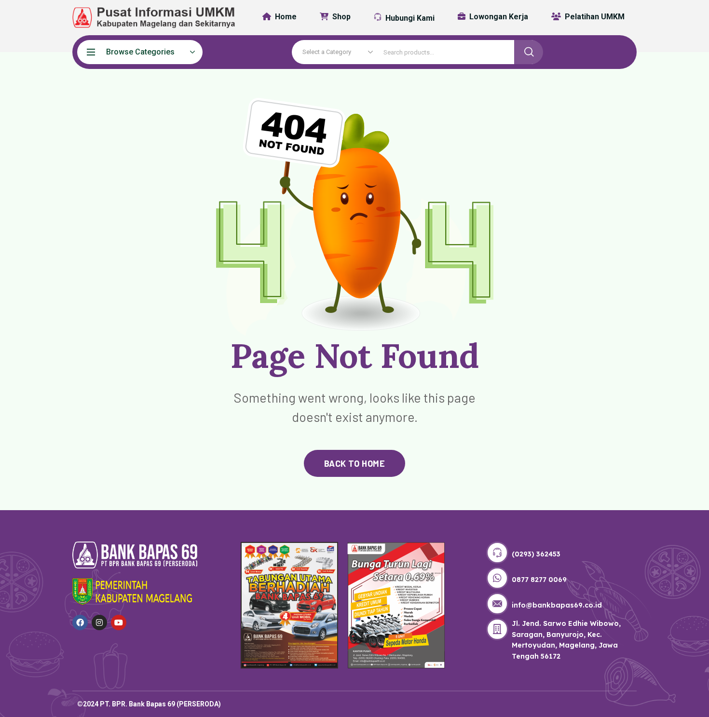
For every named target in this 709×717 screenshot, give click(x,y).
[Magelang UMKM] (147, 17)
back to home (354, 463)
